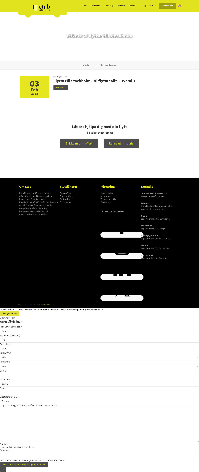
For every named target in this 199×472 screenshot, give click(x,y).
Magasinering (106, 193)
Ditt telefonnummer (9, 396)
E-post (3, 388)
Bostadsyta (5, 344)
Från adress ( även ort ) (11, 326)
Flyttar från (6, 352)
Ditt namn (5, 379)
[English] (179, 5)
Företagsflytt (66, 196)
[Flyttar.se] (41, 7)
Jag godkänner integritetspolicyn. (18, 447)
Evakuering (65, 199)
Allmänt (86, 65)
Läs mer (59, 87)
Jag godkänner (10, 313)
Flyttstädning (66, 202)
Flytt (96, 65)
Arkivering (105, 196)
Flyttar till (5, 361)
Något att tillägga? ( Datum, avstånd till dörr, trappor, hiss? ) (28, 405)
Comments (5, 450)
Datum (3, 370)
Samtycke (4, 444)
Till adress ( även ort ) (10, 335)
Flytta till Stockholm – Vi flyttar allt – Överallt (94, 80)
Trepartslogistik (108, 199)
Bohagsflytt (65, 193)
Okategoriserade (108, 65)
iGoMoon (46, 304)
